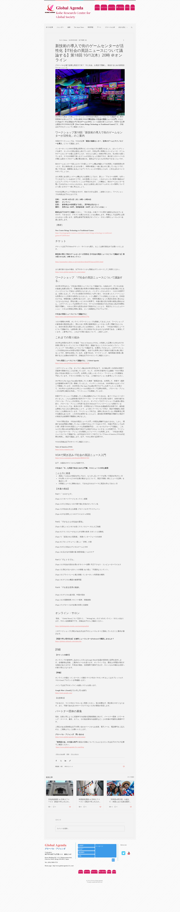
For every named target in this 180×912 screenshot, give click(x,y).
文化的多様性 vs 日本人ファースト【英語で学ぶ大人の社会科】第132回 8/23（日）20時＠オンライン (59, 800)
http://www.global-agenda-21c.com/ (63, 865)
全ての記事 (49, 27)
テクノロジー (75, 754)
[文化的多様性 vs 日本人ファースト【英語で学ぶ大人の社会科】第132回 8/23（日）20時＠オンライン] (59, 788)
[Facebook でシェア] (56, 761)
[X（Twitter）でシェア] (61, 761)
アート (99, 27)
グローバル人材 (110, 27)
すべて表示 (131, 777)
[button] (132, 27)
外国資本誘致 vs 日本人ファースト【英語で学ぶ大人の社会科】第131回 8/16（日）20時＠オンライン (90, 800)
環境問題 (90, 27)
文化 (68, 754)
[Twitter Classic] (123, 853)
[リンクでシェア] (70, 761)
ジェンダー (60, 27)
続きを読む (122, 27)
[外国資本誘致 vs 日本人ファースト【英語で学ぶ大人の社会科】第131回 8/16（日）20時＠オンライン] (90, 788)
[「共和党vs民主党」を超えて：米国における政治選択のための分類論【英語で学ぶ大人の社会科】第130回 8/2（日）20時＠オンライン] (120, 788)
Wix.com (100, 882)
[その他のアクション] (123, 40)
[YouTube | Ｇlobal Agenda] (129, 853)
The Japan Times (79, 27)
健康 (69, 27)
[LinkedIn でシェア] (65, 761)
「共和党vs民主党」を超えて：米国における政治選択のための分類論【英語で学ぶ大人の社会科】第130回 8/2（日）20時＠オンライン (120, 800)
